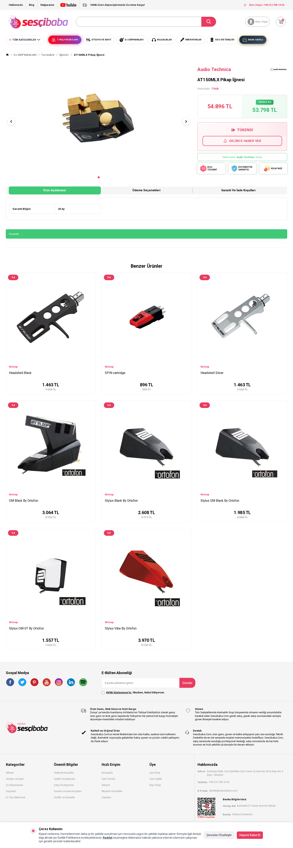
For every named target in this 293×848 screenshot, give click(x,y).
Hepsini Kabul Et (249, 835)
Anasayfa (107, 772)
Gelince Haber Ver (245, 141)
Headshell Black (20, 373)
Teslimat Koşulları (64, 772)
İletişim (106, 785)
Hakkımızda (16, 4)
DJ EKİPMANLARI (25, 54)
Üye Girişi (154, 772)
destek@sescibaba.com (223, 790)
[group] (98, 118)
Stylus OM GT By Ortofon (26, 628)
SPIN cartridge (115, 373)
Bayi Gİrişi (155, 785)
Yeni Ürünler (108, 778)
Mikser (10, 772)
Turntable (48, 54)
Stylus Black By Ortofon (121, 501)
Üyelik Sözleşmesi (64, 778)
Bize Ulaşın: (266, 4)
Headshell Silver (212, 373)
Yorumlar (14, 233)
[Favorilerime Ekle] (90, 283)
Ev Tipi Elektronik (15, 797)
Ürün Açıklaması (54, 190)
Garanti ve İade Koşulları (238, 190)
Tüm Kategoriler (24, 39)
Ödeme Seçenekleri (146, 190)
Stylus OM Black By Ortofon (220, 501)
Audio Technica (214, 69)
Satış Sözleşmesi (64, 785)
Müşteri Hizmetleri (112, 791)
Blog (31, 4)
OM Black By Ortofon (23, 501)
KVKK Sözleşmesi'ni (118, 692)
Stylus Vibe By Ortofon (121, 628)
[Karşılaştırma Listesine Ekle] (90, 277)
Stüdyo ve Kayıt (15, 778)
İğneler (64, 54)
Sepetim (106, 797)
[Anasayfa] (7, 55)
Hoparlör (11, 791)
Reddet (107, 837)
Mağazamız (47, 4)
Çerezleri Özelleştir (219, 835)
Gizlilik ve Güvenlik (64, 797)
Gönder (187, 683)
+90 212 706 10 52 (219, 782)
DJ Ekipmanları (14, 785)
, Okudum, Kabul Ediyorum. (135, 692)
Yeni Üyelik (155, 778)
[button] (99, 177)
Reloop (13, 366)
